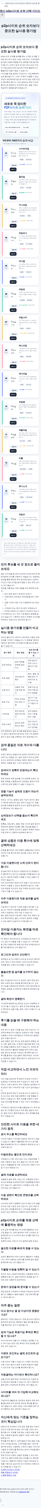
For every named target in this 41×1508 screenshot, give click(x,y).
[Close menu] (0, 1500)
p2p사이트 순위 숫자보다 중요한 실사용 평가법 (22, 4)
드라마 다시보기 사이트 (10, 1469)
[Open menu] (2, 15)
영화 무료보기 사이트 (9, 1472)
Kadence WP (24, 1492)
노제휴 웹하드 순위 (8, 1475)
